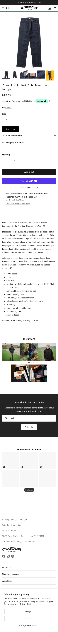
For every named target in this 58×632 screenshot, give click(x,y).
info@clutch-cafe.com (26, 541)
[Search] (9, 8)
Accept (28, 611)
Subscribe (29, 427)
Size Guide (10, 129)
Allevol (8, 107)
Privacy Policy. (26, 604)
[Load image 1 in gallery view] (29, 40)
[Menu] (3, 8)
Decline (27, 618)
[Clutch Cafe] (29, 8)
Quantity (6, 154)
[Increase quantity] (15, 160)
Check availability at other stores (18, 204)
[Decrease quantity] (4, 160)
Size (4, 114)
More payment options (29, 187)
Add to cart (29, 172)
